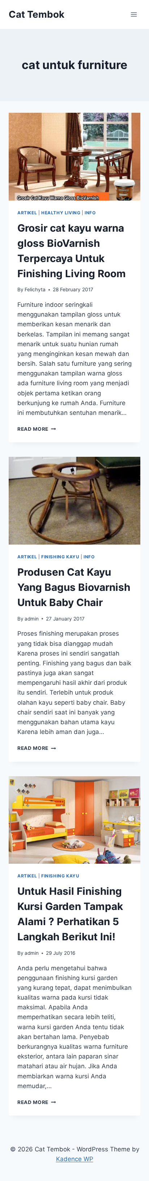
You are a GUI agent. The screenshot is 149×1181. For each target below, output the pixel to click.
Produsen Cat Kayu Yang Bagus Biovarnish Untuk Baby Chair (73, 587)
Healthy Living (60, 212)
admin (32, 619)
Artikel (27, 212)
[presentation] (74, 157)
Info (90, 212)
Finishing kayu (60, 556)
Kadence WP (74, 1159)
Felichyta (35, 289)
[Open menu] (133, 14)
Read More (36, 429)
